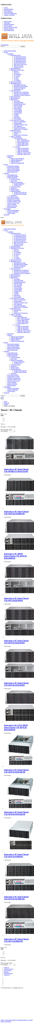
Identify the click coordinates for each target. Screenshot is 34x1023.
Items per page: (5, 429)
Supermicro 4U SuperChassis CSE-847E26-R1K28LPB (16, 813)
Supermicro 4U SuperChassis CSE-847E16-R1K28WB (16, 642)
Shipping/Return (8, 973)
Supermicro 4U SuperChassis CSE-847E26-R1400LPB (16, 512)
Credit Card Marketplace (10, 13)
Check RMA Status (9, 30)
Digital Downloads (9, 24)
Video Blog (7, 23)
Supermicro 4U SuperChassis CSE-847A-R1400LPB (16, 940)
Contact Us (7, 975)
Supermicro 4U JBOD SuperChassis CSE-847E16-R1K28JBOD (15, 556)
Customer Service (8, 969)
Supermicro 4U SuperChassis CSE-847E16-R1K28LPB (16, 771)
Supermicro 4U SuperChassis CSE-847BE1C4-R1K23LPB (16, 470)
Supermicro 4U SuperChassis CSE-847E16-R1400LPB (16, 898)
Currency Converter (9, 15)
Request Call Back (9, 29)
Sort (2, 431)
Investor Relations (8, 9)
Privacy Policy (8, 970)
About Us (6, 967)
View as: (3, 424)
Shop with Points (8, 12)
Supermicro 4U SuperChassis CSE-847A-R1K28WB (16, 599)
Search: (3, 46)
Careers (6, 7)
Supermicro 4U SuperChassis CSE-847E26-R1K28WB (16, 684)
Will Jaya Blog (8, 21)
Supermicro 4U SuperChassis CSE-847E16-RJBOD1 (16, 855)
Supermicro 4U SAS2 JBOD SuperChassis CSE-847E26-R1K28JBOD (16, 727)
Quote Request (4, 45)
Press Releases (8, 10)
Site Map (6, 972)
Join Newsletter (8, 26)
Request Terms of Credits (10, 27)
